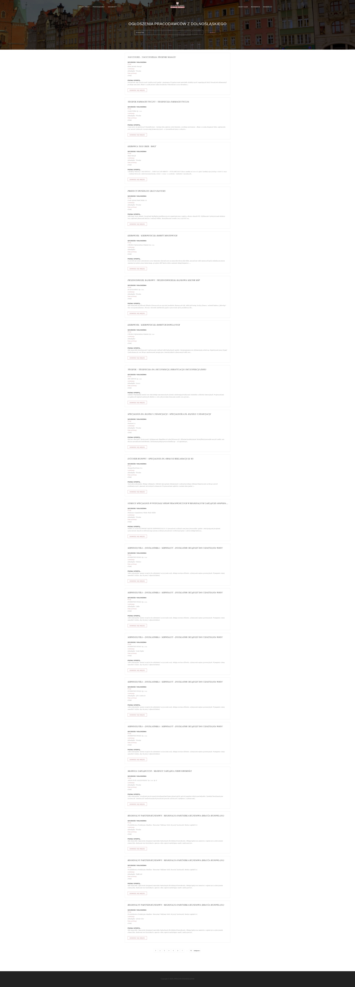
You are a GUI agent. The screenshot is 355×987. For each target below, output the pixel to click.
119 (191, 950)
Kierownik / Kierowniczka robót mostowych (152, 235)
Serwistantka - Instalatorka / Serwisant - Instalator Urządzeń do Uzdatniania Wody (175, 548)
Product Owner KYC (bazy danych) (146, 191)
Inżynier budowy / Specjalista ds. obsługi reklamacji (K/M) (160, 458)
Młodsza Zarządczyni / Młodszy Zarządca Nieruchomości (160, 771)
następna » (197, 950)
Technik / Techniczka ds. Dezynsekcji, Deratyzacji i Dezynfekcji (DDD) (167, 369)
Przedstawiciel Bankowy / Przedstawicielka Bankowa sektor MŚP (164, 280)
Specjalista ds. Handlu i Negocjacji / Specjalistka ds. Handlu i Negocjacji (169, 414)
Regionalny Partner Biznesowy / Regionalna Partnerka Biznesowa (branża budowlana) (176, 815)
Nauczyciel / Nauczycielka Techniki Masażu (152, 57)
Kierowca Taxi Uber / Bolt (142, 146)
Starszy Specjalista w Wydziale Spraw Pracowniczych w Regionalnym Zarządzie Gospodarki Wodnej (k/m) (186, 503)
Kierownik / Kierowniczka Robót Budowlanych (154, 325)
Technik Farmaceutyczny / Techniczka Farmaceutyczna (158, 101)
